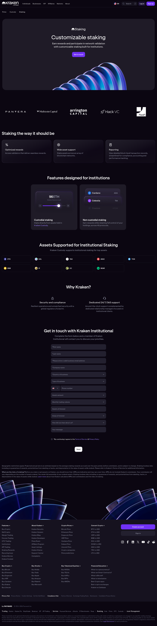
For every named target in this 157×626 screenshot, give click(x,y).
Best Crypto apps (97, 581)
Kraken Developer (38, 538)
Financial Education (99, 566)
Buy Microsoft (37, 584)
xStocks (75, 611)
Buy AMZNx (65, 581)
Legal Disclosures (108, 621)
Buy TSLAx (65, 573)
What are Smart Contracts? (101, 573)
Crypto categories (68, 550)
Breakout (35, 611)
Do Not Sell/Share (39, 596)
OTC (115, 611)
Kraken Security (37, 529)
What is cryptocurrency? (100, 570)
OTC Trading (6, 541)
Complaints (36, 556)
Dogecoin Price (67, 535)
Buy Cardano (6, 581)
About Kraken (37, 525)
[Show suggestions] (103, 374)
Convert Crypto (97, 525)
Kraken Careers (37, 532)
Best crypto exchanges (100, 584)
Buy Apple (35, 575)
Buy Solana (6, 584)
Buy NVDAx (65, 570)
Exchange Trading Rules (81, 596)
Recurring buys (7, 553)
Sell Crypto (6, 532)
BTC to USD (95, 529)
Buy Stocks (37, 566)
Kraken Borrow (7, 556)
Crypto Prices (67, 525)
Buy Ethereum (7, 573)
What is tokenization (98, 578)
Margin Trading (7, 535)
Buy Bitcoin (6, 570)
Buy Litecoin (6, 587)
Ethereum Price (67, 532)
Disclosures (93, 596)
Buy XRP (5, 578)
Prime (110, 611)
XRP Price (65, 538)
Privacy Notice (15, 596)
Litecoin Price (66, 547)
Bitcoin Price (66, 529)
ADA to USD (95, 547)
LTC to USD (95, 553)
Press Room (36, 541)
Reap (92, 611)
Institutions (6, 544)
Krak (105, 611)
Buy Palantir (36, 581)
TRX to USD (95, 550)
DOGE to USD (96, 544)
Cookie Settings (27, 596)
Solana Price (65, 544)
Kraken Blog (36, 535)
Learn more (42, 477)
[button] (26, 3)
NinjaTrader (26, 611)
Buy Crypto (6, 529)
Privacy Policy (94, 439)
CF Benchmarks (84, 611)
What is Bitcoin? (97, 575)
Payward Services (65, 611)
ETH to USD (95, 532)
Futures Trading (7, 538)
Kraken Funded (7, 559)
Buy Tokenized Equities (70, 566)
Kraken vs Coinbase (98, 587)
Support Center (37, 553)
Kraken (11, 611)
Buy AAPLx (65, 575)
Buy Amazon (36, 578)
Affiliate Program (38, 544)
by (7, 606)
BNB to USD (95, 538)
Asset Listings (37, 547)
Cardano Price (66, 541)
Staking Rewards (8, 550)
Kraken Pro (18, 611)
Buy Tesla (35, 573)
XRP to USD (95, 535)
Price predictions (67, 553)
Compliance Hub (53, 596)
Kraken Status (37, 550)
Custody (120, 611)
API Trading (6, 547)
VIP (40, 611)
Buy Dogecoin (7, 575)
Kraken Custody (41, 225)
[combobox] (76, 374)
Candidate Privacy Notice (107, 596)
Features (6, 525)
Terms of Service (81, 439)
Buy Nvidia (35, 570)
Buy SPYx (64, 578)
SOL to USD (95, 541)
